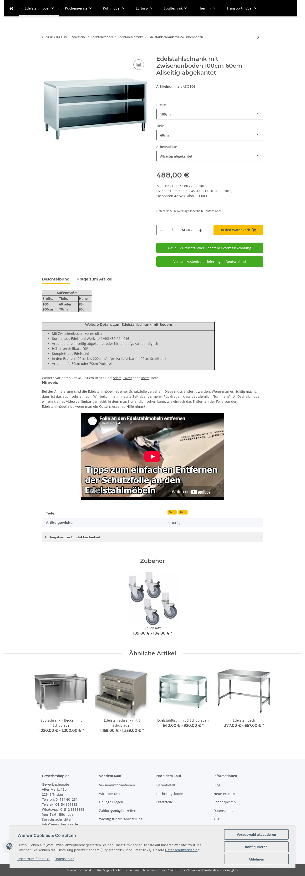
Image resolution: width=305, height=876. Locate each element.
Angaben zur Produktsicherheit (72, 537)
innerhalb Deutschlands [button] (206, 211)
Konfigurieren (256, 847)
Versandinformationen (117, 785)
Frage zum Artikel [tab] (94, 279)
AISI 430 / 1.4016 (116, 338)
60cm (172, 512)
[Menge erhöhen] (200, 230)
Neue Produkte (225, 793)
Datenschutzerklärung (182, 850)
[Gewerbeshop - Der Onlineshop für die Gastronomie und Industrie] (11, 8)
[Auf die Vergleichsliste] (138, 64)
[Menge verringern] (162, 230)
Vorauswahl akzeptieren (256, 834)
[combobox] (209, 114)
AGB (217, 819)
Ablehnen (256, 859)
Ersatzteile (164, 802)
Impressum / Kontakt (33, 859)
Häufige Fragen (111, 802)
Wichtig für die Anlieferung (120, 819)
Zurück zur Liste (56, 37)
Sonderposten (225, 802)
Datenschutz (64, 859)
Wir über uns (109, 793)
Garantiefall (165, 785)
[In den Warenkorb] (46, 53)
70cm (183, 512)
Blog (217, 785)
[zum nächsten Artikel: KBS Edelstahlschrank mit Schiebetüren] (258, 37)
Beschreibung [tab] (56, 279)
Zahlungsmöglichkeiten (117, 810)
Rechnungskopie (169, 793)
